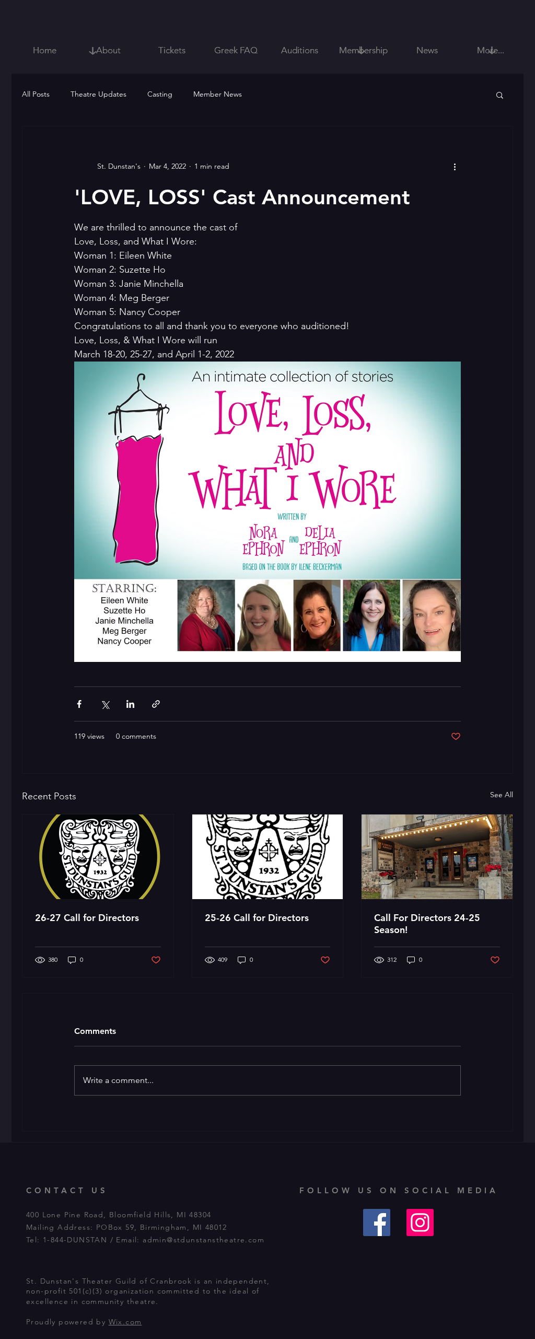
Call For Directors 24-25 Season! (427, 924)
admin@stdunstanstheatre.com (203, 1239)
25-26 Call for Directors (257, 918)
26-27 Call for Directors (87, 918)
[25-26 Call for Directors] (267, 856)
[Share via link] (156, 704)
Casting (159, 94)
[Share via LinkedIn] (130, 704)
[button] (500, 94)
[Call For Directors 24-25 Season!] (437, 856)
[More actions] (454, 166)
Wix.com (125, 1321)
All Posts (36, 94)
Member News (217, 94)
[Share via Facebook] (79, 704)
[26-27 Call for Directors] (97, 856)
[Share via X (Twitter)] (105, 704)
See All (501, 794)
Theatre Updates (98, 94)
